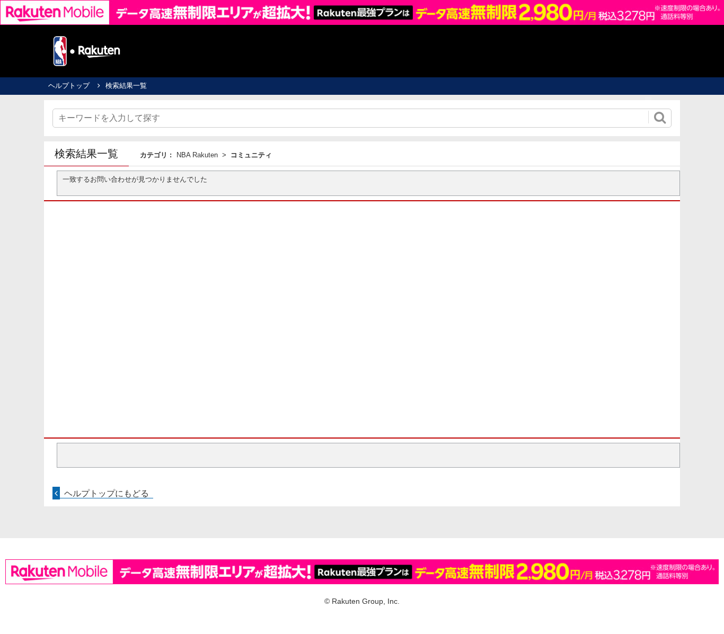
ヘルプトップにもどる (106, 493)
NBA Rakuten (197, 155)
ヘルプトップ (69, 86)
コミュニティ (251, 155)
